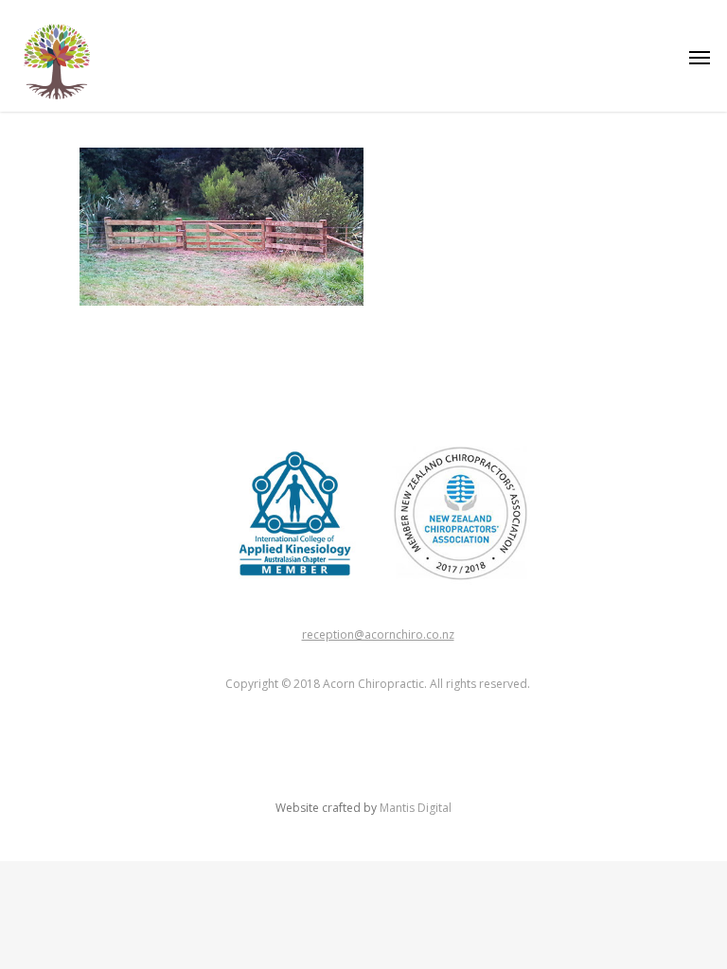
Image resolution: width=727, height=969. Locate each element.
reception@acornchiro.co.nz (378, 634)
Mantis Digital (416, 808)
